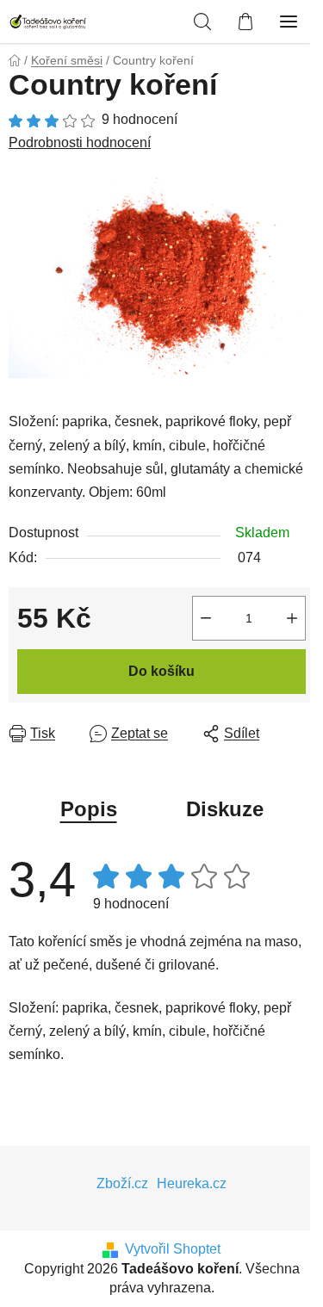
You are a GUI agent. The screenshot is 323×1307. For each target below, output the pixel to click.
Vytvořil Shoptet (173, 1249)
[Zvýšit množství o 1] (292, 618)
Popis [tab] (88, 809)
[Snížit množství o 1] (206, 618)
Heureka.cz (192, 1183)
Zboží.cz (122, 1183)
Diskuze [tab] (225, 809)
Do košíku (161, 671)
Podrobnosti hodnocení (80, 142)
